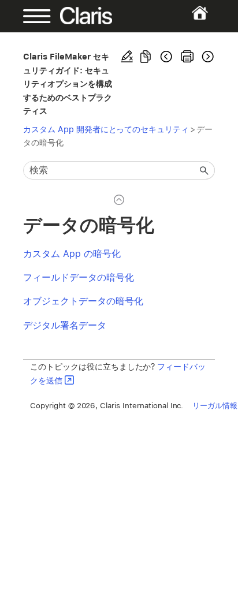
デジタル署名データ (64, 325)
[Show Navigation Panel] (31, 16)
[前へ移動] (166, 57)
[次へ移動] (207, 57)
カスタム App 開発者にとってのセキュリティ (106, 129)
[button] (204, 170)
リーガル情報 (214, 405)
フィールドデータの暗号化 (78, 277)
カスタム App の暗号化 (72, 253)
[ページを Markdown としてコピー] (146, 57)
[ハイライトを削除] (127, 57)
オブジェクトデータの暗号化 (83, 301)
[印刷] (187, 57)
